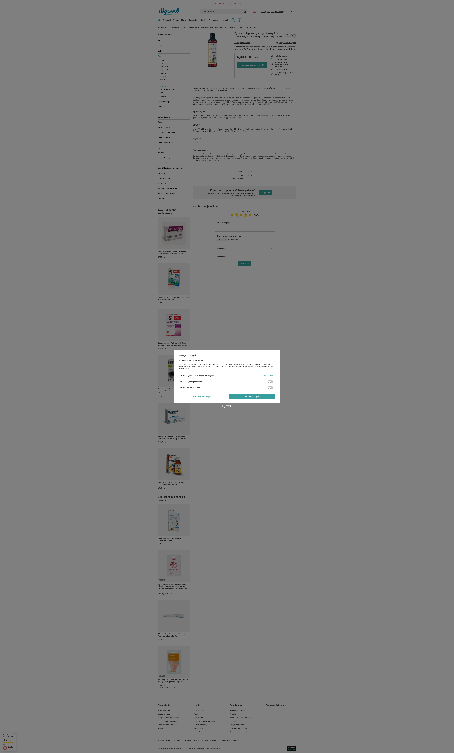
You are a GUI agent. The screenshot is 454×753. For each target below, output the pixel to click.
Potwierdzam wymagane (202, 397)
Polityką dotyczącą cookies (232, 364)
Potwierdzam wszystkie (252, 397)
